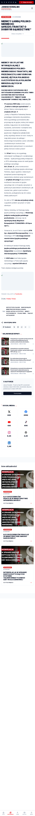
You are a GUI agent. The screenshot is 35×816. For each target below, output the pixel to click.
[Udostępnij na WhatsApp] (21, 327)
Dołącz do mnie (27, 2)
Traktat (30, 313)
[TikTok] (8, 2)
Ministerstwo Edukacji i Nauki (16, 309)
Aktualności (10, 315)
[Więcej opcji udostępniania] (29, 327)
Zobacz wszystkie (16, 33)
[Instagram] (11, 2)
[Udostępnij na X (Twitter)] (14, 327)
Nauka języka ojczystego (14, 311)
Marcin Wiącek (26, 307)
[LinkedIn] (15, 2)
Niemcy (27, 311)
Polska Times (11, 299)
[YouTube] (6, 2)
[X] (2, 2)
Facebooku (18, 294)
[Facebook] (4, 2)
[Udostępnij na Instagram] (18, 327)
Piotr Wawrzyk (11, 313)
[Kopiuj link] (25, 327)
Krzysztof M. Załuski (13, 307)
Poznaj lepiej (17, 393)
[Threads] (13, 2)
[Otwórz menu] (32, 8)
